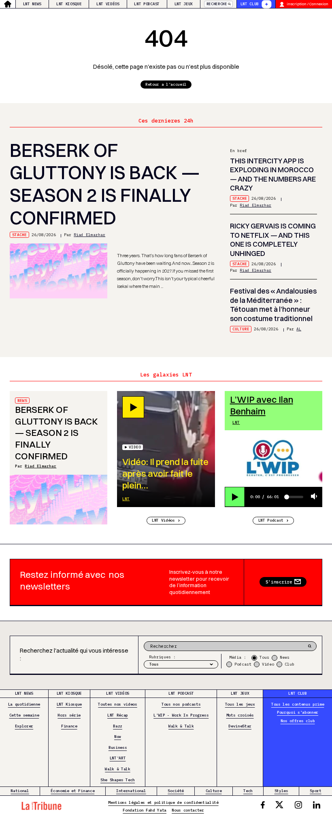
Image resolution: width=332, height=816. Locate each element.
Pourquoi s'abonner (297, 712)
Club (289, 664)
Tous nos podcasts (181, 704)
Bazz (117, 726)
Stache (19, 234)
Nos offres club (298, 720)
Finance (69, 726)
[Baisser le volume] (314, 497)
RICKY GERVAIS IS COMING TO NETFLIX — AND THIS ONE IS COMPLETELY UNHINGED (273, 240)
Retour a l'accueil (166, 84)
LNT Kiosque (68, 3)
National (20, 790)
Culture (240, 329)
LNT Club (249, 3)
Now (117, 736)
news (22, 400)
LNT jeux (184, 3)
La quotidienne (24, 704)
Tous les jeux (240, 704)
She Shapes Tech (117, 779)
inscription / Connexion (307, 4)
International (131, 790)
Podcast (242, 664)
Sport (315, 790)
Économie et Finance (72, 790)
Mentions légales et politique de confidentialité (163, 802)
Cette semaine (24, 715)
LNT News (32, 3)
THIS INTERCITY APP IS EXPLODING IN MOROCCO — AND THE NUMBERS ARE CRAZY (273, 174)
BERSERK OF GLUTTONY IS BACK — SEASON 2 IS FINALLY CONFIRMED (105, 184)
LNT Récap (117, 715)
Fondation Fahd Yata (144, 810)
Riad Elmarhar (89, 234)
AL (298, 329)
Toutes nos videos (117, 704)
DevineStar (239, 726)
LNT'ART (118, 758)
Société (176, 790)
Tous (264, 657)
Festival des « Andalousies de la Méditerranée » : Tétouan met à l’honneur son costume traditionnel (273, 305)
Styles (281, 790)
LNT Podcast (146, 3)
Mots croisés (240, 715)
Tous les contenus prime (297, 704)
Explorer (24, 726)
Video (268, 664)
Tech (248, 790)
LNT (126, 498)
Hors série (69, 715)
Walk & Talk (117, 769)
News (284, 657)
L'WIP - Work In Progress (181, 715)
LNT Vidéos (107, 3)
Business (118, 747)
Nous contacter (188, 810)
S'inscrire (279, 582)
